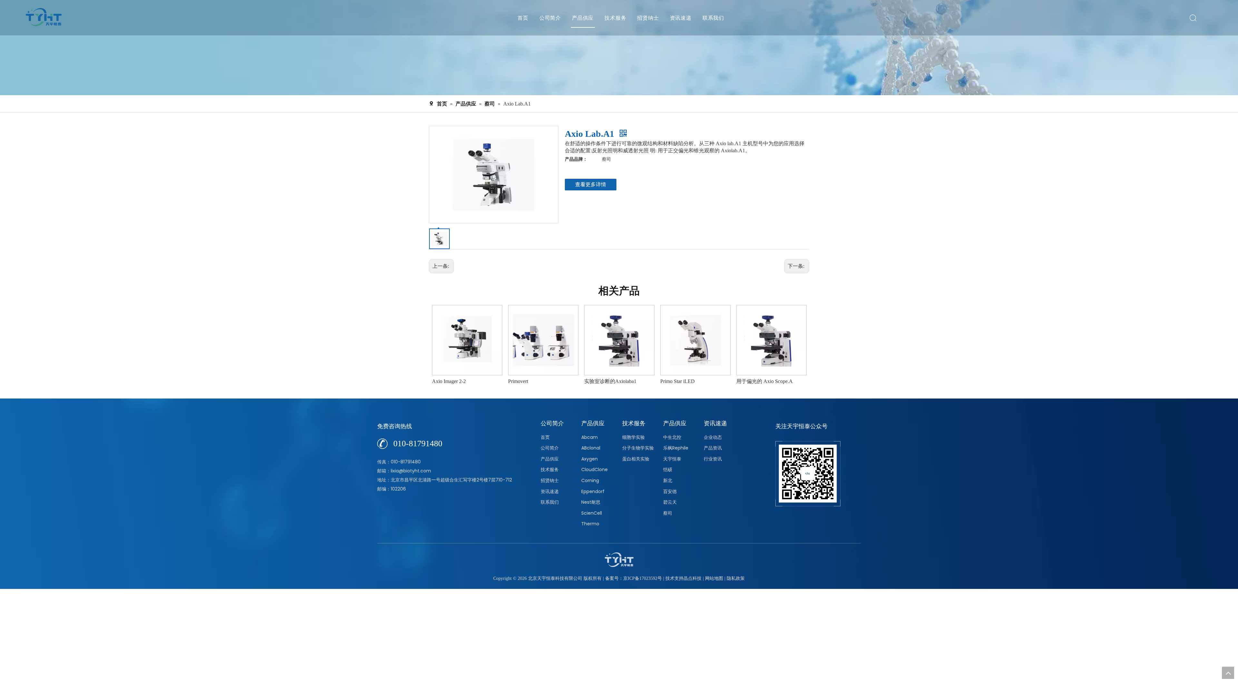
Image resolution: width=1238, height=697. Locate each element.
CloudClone (594, 469)
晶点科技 (692, 578)
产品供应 (583, 17)
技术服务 (615, 17)
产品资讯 (713, 448)
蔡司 (667, 513)
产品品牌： (576, 159)
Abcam (589, 437)
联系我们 (713, 17)
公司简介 (550, 17)
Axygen (589, 459)
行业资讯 (713, 459)
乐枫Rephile (675, 448)
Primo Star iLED (601, 381)
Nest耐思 (590, 502)
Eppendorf (592, 491)
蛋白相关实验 (635, 459)
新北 (667, 480)
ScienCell (591, 513)
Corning (590, 480)
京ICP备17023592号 (642, 578)
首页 (522, 17)
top (1228, 673)
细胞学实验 (633, 437)
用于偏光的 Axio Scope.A (688, 381)
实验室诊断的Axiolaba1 (534, 381)
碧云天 (670, 502)
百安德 (670, 491)
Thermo (590, 523)
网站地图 (714, 578)
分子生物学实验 (638, 448)
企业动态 (713, 437)
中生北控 (672, 437)
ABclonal (590, 448)
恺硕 (667, 469)
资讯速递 (681, 17)
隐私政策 (736, 578)
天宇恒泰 (672, 459)
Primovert (442, 381)
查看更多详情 (590, 184)
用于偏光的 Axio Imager (762, 381)
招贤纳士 (648, 17)
